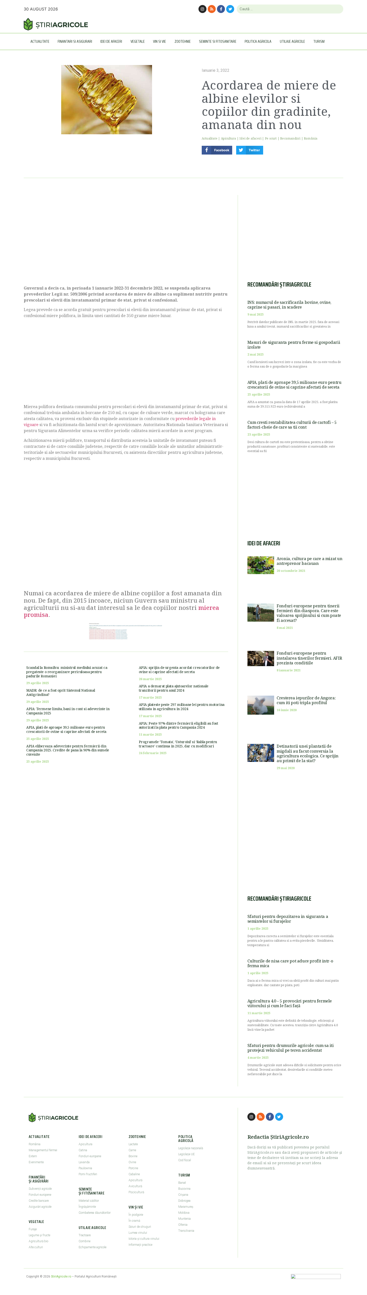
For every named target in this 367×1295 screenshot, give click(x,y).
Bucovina (184, 1188)
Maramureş (185, 1206)
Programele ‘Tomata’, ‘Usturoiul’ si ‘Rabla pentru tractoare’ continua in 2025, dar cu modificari (178, 743)
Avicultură (135, 1186)
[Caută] (337, 9)
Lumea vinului (138, 1232)
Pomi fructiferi (88, 1174)
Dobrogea (184, 1200)
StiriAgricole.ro (61, 1276)
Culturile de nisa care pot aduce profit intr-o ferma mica (290, 963)
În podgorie (136, 1214)
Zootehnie (183, 41)
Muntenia (184, 1218)
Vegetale (138, 41)
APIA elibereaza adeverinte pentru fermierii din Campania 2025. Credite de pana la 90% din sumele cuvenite (67, 750)
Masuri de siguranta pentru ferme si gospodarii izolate (293, 345)
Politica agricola (258, 41)
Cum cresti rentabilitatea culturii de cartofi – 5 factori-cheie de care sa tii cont (292, 425)
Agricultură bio (38, 1241)
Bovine (133, 1156)
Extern (33, 1156)
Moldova (183, 1212)
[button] (217, 150)
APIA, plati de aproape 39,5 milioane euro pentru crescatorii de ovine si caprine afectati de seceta (66, 729)
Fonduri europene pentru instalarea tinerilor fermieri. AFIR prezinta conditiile (309, 657)
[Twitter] (230, 9)
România (310, 138)
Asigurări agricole (40, 1206)
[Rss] (212, 9)
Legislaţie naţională (190, 1148)
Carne (132, 1150)
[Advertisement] (126, 238)
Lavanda (84, 1162)
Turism (319, 41)
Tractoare (85, 1235)
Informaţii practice (140, 1244)
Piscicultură (136, 1192)
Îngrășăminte (87, 1206)
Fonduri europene (40, 1194)
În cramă (134, 1220)
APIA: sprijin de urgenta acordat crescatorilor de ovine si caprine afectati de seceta (179, 669)
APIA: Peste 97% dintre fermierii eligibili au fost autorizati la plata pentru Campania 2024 (178, 725)
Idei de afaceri (111, 41)
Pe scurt (271, 138)
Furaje (33, 1229)
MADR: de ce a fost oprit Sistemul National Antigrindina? (60, 692)
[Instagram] (202, 9)
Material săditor (89, 1200)
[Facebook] (221, 9)
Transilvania (186, 1230)
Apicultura (228, 138)
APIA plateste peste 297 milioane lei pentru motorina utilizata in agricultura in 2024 (181, 706)
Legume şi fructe (39, 1235)
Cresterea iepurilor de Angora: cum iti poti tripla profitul (306, 700)
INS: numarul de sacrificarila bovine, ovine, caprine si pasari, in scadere (289, 305)
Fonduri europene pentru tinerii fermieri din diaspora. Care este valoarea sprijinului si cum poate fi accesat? (309, 613)
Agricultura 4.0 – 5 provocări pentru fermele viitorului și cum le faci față (289, 1003)
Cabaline (134, 1174)
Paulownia (85, 1168)
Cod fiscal (184, 1160)
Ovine (132, 1162)
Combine (84, 1241)
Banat (182, 1182)
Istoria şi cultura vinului (144, 1238)
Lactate (133, 1144)
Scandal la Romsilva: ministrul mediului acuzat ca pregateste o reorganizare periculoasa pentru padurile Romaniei (66, 671)
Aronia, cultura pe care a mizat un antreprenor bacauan (309, 561)
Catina (83, 1150)
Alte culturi (36, 1247)
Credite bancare (39, 1200)
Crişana (183, 1194)
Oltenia (182, 1224)
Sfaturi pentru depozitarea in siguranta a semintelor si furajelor (287, 919)
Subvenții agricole (40, 1188)
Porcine (133, 1168)
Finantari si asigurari (75, 41)
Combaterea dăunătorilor (95, 1212)
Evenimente (36, 1162)
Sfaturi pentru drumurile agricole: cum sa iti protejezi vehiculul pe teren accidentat (290, 1048)
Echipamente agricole (92, 1247)
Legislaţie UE (186, 1154)
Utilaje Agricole (292, 41)
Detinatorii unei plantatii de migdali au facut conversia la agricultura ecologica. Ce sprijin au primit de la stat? (308, 753)
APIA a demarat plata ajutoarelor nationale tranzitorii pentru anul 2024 (173, 688)
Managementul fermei (43, 1150)
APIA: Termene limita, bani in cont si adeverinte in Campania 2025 (68, 710)
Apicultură (135, 1180)
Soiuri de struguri (140, 1226)
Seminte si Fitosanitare (217, 41)
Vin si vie (159, 41)
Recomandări (290, 138)
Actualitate (39, 41)
